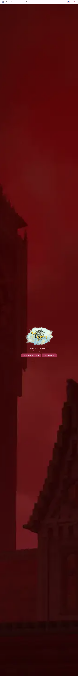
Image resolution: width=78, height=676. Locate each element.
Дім (7, 1)
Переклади (28, 1)
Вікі (16, 1)
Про (12, 1)
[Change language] (68, 2)
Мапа (22, 1)
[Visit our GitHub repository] (75, 2)
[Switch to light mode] (72, 2)
